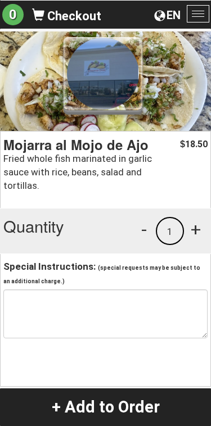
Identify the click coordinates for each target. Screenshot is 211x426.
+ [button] (196, 229)
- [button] (144, 229)
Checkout (72, 16)
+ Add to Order (106, 406)
